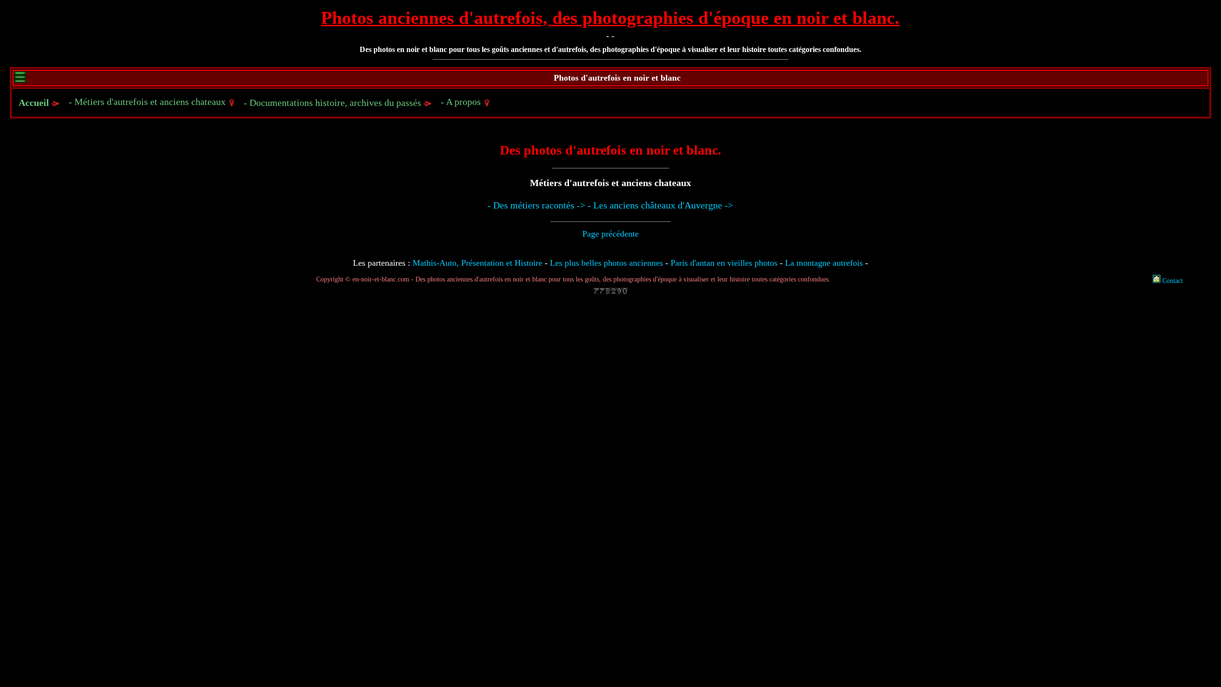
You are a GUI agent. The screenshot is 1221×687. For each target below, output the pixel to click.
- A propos (462, 101)
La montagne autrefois (824, 263)
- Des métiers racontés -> (536, 205)
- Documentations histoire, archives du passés (334, 102)
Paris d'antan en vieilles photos (724, 263)
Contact (1171, 280)
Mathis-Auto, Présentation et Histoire (477, 263)
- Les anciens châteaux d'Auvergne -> (660, 205)
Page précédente (610, 234)
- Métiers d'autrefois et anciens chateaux (148, 101)
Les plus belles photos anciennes (606, 263)
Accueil (34, 102)
